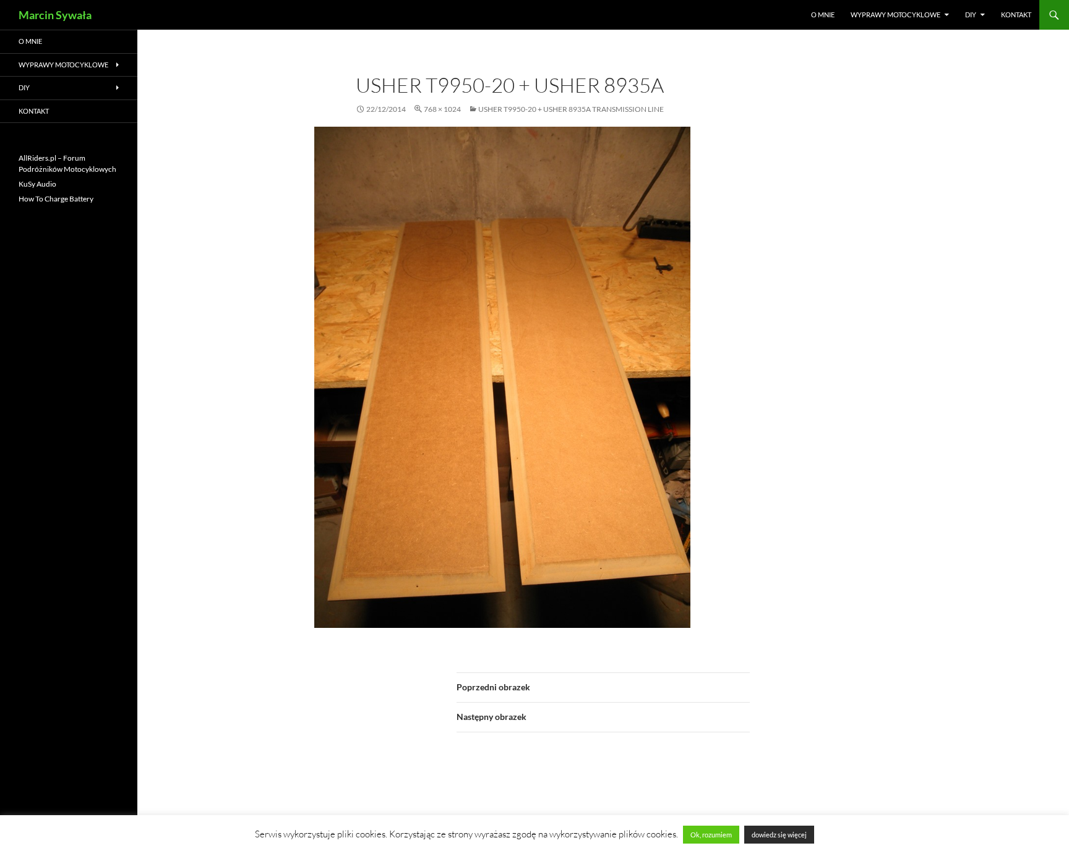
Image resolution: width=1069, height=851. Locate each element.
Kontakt (1016, 15)
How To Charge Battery (56, 198)
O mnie (823, 15)
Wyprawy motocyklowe (895, 15)
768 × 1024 (442, 109)
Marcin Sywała (55, 15)
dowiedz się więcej (779, 835)
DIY (970, 15)
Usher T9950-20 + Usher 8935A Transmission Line (571, 109)
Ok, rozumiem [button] (711, 835)
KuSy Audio (37, 183)
